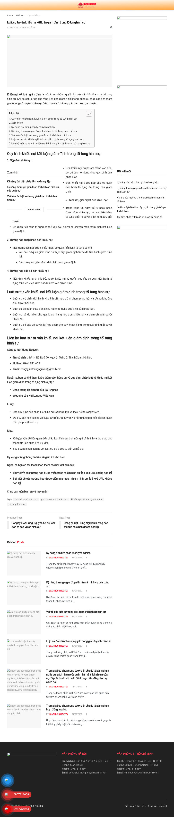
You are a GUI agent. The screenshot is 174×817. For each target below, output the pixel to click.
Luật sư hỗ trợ (33, 15)
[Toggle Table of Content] (87, 114)
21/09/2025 (76, 687)
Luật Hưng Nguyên (58, 558)
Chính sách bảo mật (157, 806)
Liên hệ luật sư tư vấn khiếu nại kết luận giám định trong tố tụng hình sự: (51, 143)
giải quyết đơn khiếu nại (54, 499)
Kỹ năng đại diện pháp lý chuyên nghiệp (33, 127)
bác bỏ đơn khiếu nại (26, 499)
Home (10, 15)
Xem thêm (17, 122)
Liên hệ (140, 806)
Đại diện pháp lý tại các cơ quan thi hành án (139, 217)
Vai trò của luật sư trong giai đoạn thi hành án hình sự (41, 135)
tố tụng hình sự (17, 504)
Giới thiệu (129, 806)
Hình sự (19, 15)
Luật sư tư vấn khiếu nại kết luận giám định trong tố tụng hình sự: (47, 139)
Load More (34, 210)
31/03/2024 (12, 27)
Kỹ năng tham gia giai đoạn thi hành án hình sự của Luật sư (44, 131)
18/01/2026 (76, 558)
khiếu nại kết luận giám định (86, 499)
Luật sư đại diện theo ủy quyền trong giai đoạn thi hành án (78, 641)
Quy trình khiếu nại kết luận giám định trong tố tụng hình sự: (44, 118)
